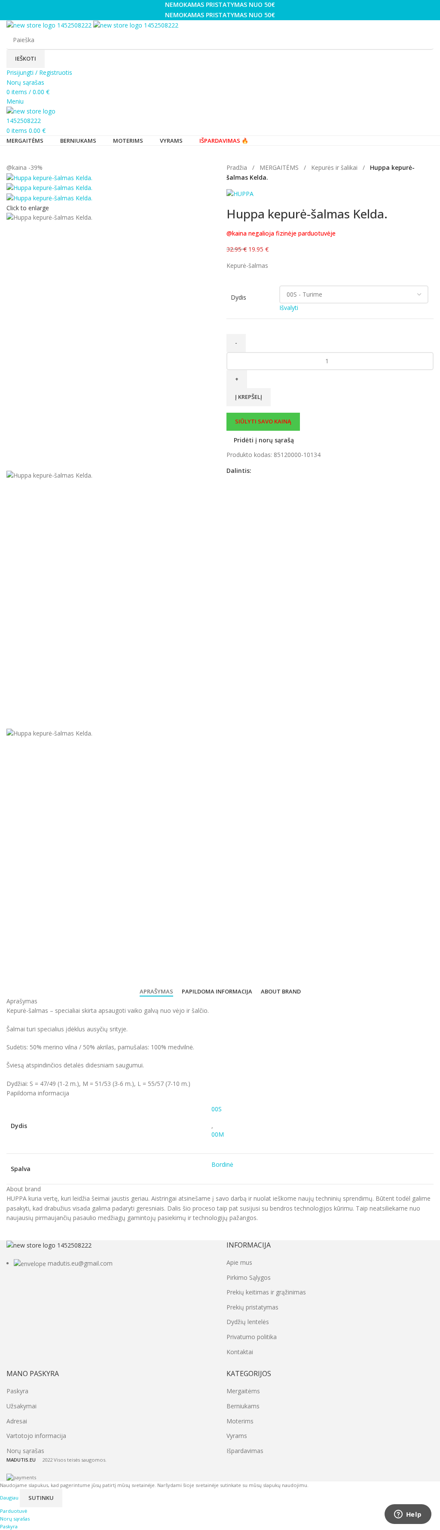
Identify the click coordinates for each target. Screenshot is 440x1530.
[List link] (110, 1254)
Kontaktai (239, 1352)
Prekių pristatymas (252, 1307)
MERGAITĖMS (280, 167)
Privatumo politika (251, 1337)
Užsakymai (21, 1406)
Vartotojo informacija (36, 1436)
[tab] (156, 992)
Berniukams (243, 1406)
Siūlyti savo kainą (263, 421)
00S (216, 1109)
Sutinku (41, 1498)
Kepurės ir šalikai (335, 167)
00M (217, 1134)
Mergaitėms (243, 1391)
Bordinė (222, 1164)
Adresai (16, 1421)
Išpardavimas (244, 1451)
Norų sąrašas (25, 1451)
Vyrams (236, 1436)
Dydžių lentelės (247, 1322)
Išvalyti (288, 308)
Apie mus (239, 1262)
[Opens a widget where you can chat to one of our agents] (407, 1515)
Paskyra (17, 1391)
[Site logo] (49, 25)
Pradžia (237, 167)
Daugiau (10, 1497)
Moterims (240, 1421)
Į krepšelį (248, 397)
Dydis (238, 297)
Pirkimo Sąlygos (248, 1277)
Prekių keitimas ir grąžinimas (266, 1292)
